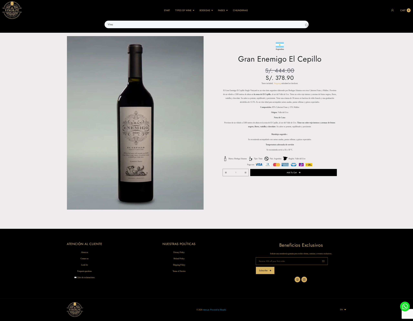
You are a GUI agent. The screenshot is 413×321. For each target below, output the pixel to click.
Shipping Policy (179, 265)
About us (84, 252)
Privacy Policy (179, 252)
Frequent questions (84, 271)
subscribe (263, 270)
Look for (84, 265)
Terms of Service (179, 271)
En (341, 309)
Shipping (277, 83)
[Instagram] (304, 279)
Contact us (85, 259)
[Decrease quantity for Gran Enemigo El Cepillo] (225, 172)
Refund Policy (179, 259)
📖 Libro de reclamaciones (84, 278)
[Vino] (306, 24)
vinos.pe (206, 310)
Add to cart (292, 172)
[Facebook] (297, 279)
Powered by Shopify (218, 310)
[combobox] (207, 24)
